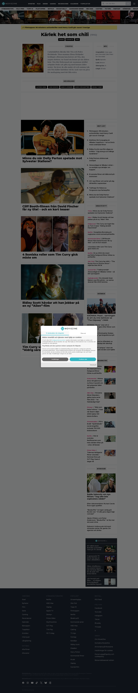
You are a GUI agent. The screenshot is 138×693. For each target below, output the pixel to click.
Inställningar (55, 359)
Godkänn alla (83, 359)
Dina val (83, 333)
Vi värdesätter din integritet (55, 333)
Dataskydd (93, 365)
